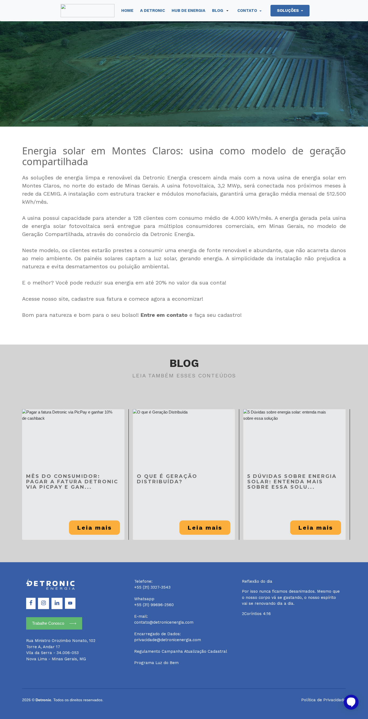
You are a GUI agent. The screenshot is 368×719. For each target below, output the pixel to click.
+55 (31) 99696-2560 (154, 604)
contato (247, 10)
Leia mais (94, 527)
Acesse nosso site (45, 299)
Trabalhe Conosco (48, 623)
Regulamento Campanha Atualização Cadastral (180, 651)
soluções (288, 10)
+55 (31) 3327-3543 (152, 587)
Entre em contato (164, 315)
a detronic (152, 10)
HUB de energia (188, 10)
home (127, 10)
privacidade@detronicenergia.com (167, 639)
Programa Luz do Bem (156, 662)
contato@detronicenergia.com (163, 622)
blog (217, 10)
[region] (184, 706)
